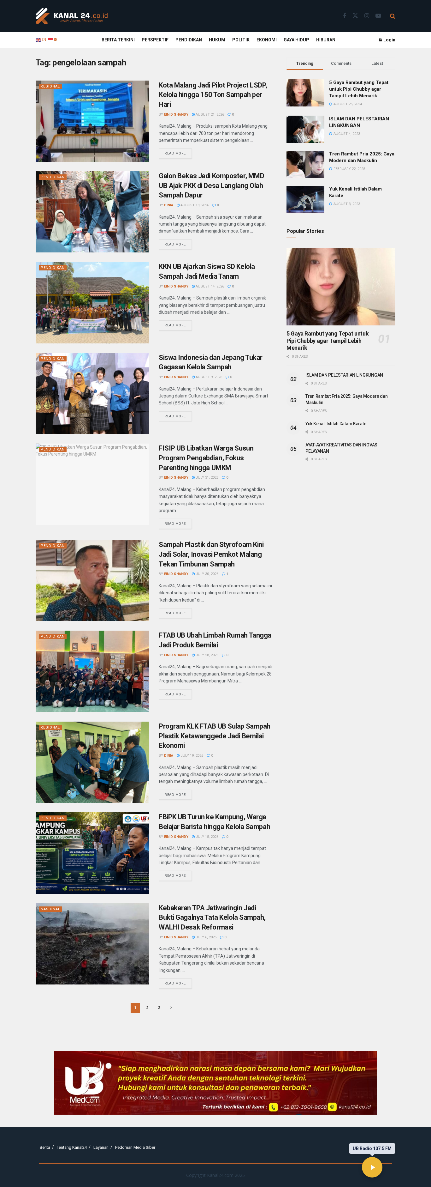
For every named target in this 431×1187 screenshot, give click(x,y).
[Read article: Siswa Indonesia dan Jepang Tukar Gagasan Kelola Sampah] (92, 393)
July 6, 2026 (205, 937)
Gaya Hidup (296, 39)
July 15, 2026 (206, 837)
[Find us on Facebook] (344, 16)
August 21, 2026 (209, 114)
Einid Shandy (176, 114)
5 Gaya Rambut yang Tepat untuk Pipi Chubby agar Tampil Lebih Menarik (358, 89)
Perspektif (155, 39)
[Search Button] (392, 16)
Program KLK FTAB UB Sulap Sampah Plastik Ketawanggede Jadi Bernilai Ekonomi (214, 736)
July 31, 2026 (206, 477)
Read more (178, 151)
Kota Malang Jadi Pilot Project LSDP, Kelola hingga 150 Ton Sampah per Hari (213, 95)
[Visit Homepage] (72, 16)
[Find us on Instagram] (366, 16)
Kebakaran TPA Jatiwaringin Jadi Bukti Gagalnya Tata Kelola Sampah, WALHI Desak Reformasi (212, 917)
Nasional (50, 909)
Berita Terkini (118, 39)
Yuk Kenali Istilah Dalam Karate (335, 423)
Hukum (217, 39)
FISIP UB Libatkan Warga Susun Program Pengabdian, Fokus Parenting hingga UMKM (206, 458)
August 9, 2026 (208, 377)
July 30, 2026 (206, 574)
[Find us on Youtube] (378, 16)
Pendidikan (188, 39)
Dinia (168, 205)
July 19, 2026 (191, 756)
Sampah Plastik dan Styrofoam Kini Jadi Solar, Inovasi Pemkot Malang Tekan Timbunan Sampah (211, 554)
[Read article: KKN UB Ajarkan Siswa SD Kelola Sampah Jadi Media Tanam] (92, 302)
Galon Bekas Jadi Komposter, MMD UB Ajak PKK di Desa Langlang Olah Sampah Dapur (211, 185)
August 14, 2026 (209, 286)
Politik (241, 39)
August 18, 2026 (194, 205)
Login (388, 39)
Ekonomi (267, 39)
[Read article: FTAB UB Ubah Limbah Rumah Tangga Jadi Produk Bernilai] (92, 671)
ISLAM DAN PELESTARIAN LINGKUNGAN (344, 375)
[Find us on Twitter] (355, 16)
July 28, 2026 (206, 655)
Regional (50, 86)
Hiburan (325, 39)
